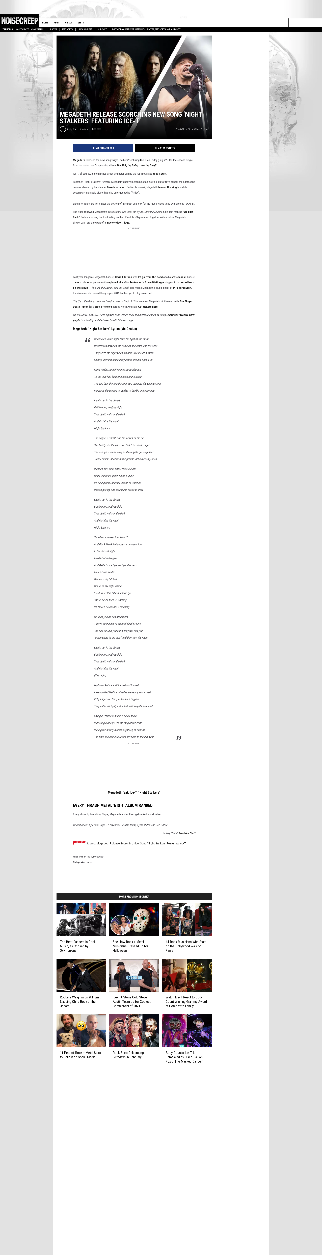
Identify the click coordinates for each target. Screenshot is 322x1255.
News (57, 22)
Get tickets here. (148, 306)
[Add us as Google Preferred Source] (301, 22)
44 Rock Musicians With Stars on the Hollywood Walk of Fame (186, 946)
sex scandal (178, 277)
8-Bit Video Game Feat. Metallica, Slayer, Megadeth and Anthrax (146, 29)
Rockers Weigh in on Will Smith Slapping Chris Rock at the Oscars (81, 1001)
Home (45, 22)
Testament (136, 282)
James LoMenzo (82, 282)
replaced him (115, 282)
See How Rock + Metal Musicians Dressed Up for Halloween (130, 946)
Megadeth (67, 29)
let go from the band (150, 277)
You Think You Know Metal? (30, 29)
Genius (131, 329)
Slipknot (102, 29)
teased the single (168, 187)
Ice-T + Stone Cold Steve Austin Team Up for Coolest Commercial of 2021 (132, 1001)
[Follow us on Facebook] (309, 22)
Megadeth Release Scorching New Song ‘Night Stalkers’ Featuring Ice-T (141, 843)
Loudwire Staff (187, 833)
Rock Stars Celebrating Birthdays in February (128, 1055)
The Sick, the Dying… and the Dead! (136, 165)
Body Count (159, 173)
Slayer (53, 29)
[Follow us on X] (318, 22)
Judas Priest (85, 29)
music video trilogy (117, 222)
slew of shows (103, 306)
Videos (68, 22)
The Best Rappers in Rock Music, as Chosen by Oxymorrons (78, 946)
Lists (81, 22)
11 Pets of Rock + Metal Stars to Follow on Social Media (80, 1055)
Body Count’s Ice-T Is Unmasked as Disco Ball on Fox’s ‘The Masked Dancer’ (184, 1057)
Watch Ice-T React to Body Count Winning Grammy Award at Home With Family (186, 1001)
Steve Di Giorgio (154, 282)
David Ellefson (123, 277)
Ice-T (143, 160)
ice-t (89, 856)
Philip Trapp (72, 129)
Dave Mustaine (115, 187)
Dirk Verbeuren (182, 287)
